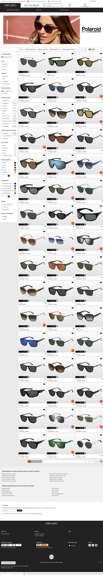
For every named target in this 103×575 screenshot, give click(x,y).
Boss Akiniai (55, 492)
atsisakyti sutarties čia (8, 562)
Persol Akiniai (55, 488)
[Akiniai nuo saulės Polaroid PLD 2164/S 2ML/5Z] (61, 443)
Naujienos (5, 76)
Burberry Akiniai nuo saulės (56, 481)
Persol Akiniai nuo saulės (8, 477)
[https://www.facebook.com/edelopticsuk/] (89, 545)
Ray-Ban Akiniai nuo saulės (9, 473)
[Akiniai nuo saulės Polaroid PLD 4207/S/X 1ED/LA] (32, 316)
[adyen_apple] (14, 545)
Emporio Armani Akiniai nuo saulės (58, 473)
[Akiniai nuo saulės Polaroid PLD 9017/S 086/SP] (32, 163)
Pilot (4, 113)
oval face (5, 148)
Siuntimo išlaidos (39, 535)
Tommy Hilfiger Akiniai (57, 493)
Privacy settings (5, 533)
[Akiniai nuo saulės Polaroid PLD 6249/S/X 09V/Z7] (89, 163)
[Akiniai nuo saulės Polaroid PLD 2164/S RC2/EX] (89, 239)
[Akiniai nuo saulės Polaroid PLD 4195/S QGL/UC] (61, 188)
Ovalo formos (6, 116)
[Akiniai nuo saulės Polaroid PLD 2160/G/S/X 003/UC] (32, 61)
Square (4, 153)
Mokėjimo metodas (39, 533)
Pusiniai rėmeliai (7, 135)
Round (4, 150)
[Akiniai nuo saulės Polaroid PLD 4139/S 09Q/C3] (61, 87)
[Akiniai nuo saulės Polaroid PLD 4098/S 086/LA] (61, 367)
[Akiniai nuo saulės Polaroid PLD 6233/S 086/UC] (32, 265)
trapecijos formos (7, 155)
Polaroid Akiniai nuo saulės (9, 481)
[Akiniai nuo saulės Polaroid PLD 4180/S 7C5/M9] (89, 290)
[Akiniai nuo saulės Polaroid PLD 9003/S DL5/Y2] (32, 188)
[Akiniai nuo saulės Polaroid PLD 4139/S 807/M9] (32, 112)
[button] (10, 5)
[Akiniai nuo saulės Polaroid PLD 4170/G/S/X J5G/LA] (32, 239)
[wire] (18, 545)
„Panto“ (5, 108)
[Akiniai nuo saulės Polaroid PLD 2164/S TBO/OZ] (61, 265)
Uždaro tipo (6, 133)
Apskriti (5, 110)
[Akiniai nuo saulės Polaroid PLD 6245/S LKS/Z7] (61, 239)
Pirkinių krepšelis (85, 6)
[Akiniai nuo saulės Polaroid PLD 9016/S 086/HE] (61, 138)
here (40, 513)
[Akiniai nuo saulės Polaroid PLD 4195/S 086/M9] (32, 138)
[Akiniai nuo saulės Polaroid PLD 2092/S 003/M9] (32, 417)
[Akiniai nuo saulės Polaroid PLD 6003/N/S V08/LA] (61, 112)
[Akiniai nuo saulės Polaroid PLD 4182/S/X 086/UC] (89, 265)
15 (85, 461)
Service (37, 531)
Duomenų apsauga (23, 566)
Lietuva (94, 1)
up (100, 562)
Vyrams (5, 66)
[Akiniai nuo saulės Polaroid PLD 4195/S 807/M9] (61, 392)
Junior (4, 69)
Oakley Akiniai (5, 490)
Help (69, 531)
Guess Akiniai (55, 490)
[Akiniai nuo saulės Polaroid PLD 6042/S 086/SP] (89, 61)
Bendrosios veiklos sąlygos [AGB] (9, 566)
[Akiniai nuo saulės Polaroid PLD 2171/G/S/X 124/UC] (61, 341)
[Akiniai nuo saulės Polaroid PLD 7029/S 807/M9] (32, 392)
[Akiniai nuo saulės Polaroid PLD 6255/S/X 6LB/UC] (89, 417)
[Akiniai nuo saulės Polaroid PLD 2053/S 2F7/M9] (89, 443)
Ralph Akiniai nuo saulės (55, 479)
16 (89, 461)
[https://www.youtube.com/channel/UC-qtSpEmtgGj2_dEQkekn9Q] (96, 545)
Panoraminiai (6, 118)
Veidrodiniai (6, 209)
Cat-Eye (5, 105)
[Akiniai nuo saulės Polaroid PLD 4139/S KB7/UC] (89, 188)
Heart (4, 145)
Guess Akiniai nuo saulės (55, 477)
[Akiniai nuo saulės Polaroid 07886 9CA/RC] (89, 214)
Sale (4, 78)
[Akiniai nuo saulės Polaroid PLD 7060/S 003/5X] (61, 163)
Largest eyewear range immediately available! (15, 1)
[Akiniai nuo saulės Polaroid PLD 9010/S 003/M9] (32, 87)
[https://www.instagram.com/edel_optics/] (93, 545)
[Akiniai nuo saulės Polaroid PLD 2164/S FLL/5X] (32, 341)
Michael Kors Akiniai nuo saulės (57, 475)
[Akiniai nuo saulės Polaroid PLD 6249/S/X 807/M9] (89, 392)
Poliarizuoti (5, 206)
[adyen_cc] (2, 545)
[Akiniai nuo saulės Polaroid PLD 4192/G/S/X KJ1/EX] (61, 417)
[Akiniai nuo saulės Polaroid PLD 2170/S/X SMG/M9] (89, 87)
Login (69, 6)
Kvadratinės (6, 103)
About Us (3, 531)
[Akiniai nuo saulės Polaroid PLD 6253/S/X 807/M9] (61, 214)
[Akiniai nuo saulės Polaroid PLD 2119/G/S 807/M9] (32, 214)
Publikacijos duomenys (7, 567)
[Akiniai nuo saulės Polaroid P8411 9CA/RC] (61, 61)
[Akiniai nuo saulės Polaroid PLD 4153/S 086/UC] (89, 341)
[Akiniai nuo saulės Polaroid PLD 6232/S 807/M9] (89, 367)
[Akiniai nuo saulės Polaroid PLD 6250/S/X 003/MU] (89, 112)
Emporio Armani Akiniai (8, 495)
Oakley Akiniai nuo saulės (8, 475)
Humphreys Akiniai (7, 492)
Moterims (5, 64)
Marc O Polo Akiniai (7, 493)
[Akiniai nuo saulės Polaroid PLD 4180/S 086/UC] (32, 367)
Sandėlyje (5, 81)
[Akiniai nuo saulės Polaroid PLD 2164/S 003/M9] (61, 290)
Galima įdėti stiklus (7, 204)
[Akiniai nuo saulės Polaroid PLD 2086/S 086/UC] (61, 316)
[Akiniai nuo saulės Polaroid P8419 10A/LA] (32, 290)
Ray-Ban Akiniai (6, 488)
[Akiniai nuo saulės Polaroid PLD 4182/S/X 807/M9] (89, 138)
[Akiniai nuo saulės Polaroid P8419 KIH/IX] (89, 316)
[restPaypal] (10, 545)
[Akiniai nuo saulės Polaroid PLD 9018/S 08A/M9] (32, 443)
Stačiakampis (6, 100)
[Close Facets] (8, 49)
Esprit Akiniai (55, 495)
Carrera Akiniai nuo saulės (8, 479)
